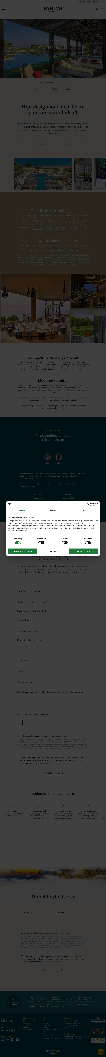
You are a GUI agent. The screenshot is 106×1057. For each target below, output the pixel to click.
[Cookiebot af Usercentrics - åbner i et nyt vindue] (89, 504)
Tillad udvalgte (53, 551)
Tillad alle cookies (83, 551)
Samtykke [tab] (22, 510)
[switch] (41, 542)
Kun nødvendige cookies (23, 551)
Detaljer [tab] (53, 510)
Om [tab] (84, 510)
